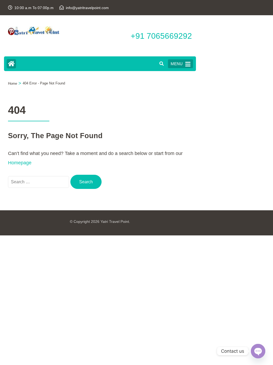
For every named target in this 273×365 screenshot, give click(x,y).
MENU (177, 63)
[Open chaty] (258, 351)
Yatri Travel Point (115, 221)
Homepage (19, 162)
